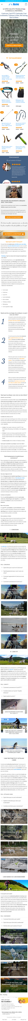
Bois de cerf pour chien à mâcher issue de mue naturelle (7, 147)
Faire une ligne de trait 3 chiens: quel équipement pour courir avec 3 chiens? (14, 815)
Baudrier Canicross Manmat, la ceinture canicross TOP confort (6, 101)
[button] (2, 4)
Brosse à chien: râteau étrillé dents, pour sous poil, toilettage (20, 147)
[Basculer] (2, 567)
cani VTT (11, 669)
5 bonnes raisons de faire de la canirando (14, 968)
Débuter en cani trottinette (14, 832)
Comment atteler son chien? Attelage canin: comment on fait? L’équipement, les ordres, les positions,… (14, 864)
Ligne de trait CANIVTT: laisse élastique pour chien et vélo (21, 124)
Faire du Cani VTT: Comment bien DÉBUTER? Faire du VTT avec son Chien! (14, 732)
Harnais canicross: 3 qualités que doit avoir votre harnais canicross (14, 607)
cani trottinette (17, 769)
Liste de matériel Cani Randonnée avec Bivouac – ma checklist (14, 984)
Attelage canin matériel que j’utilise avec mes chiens (14, 848)
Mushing (3, 255)
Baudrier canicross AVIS (14, 641)
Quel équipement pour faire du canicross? (14, 624)
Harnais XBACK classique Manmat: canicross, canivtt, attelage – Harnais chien (7, 77)
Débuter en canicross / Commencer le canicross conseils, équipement (14, 591)
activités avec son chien (20, 244)
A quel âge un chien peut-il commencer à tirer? (14, 751)
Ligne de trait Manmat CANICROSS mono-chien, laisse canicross (20, 76)
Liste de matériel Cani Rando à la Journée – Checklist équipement (14, 951)
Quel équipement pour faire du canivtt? (14, 712)
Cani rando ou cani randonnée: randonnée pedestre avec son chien (14, 935)
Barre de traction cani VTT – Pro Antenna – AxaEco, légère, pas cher (7, 124)
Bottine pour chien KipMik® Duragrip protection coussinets (20, 101)
